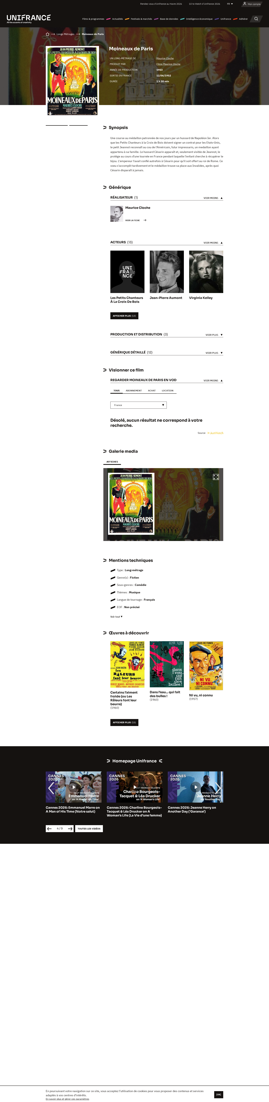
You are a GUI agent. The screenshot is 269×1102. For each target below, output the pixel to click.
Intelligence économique (199, 18)
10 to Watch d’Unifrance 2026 (204, 3)
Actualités (117, 18)
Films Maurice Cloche (168, 64)
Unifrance (226, 18)
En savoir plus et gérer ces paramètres (67, 1098)
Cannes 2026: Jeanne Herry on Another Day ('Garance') (131, 809)
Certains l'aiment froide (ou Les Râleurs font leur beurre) (124, 698)
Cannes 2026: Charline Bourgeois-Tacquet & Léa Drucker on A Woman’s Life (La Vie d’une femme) (73, 811)
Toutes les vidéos (89, 828)
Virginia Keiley (200, 298)
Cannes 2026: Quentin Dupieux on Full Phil (195, 809)
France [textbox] (118, 405)
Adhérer (243, 18)
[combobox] (138, 405)
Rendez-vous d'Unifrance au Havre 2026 (161, 3)
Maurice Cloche (165, 58)
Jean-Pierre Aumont (166, 298)
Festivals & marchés (141, 18)
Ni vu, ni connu (201, 695)
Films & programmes (93, 18)
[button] (216, 477)
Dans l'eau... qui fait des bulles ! (165, 694)
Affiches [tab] (112, 461)
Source (202, 432)
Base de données (169, 18)
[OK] (218, 1094)
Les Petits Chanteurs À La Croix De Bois (126, 300)
